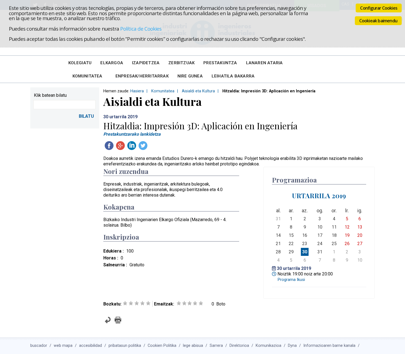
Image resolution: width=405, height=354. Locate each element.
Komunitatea (87, 76)
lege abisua (193, 345)
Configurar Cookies (378, 8)
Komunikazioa (268, 345)
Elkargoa (111, 62)
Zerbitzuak (181, 62)
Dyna (292, 345)
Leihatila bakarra (233, 76)
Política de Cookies (140, 28)
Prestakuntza (220, 62)
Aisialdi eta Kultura (198, 91)
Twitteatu (143, 145)
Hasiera (137, 91)
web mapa (63, 345)
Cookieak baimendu (378, 21)
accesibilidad (90, 345)
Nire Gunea (190, 76)
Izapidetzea (146, 62)
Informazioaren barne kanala (329, 345)
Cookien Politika (162, 345)
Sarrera (216, 345)
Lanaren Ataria (264, 62)
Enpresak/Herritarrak (142, 76)
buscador (38, 345)
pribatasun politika (125, 345)
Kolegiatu (80, 62)
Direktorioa (239, 345)
